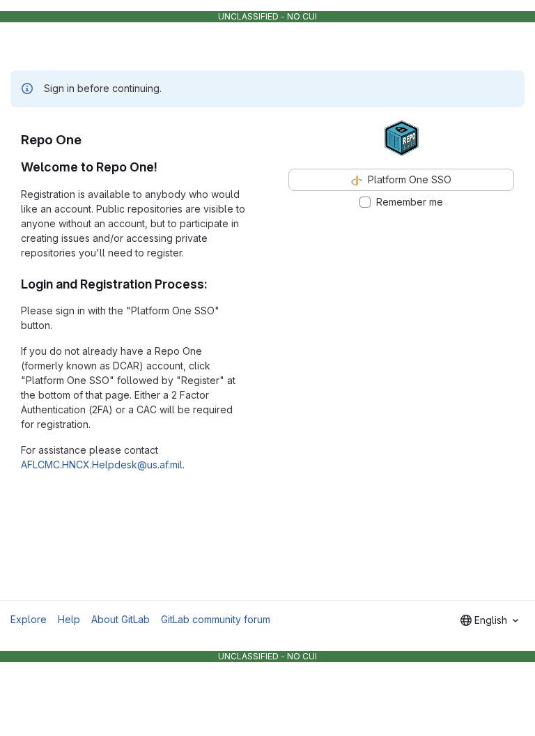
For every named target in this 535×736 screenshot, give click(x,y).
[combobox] (489, 620)
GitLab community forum (215, 619)
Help (69, 619)
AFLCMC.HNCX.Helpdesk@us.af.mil (102, 464)
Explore (28, 619)
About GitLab (120, 619)
